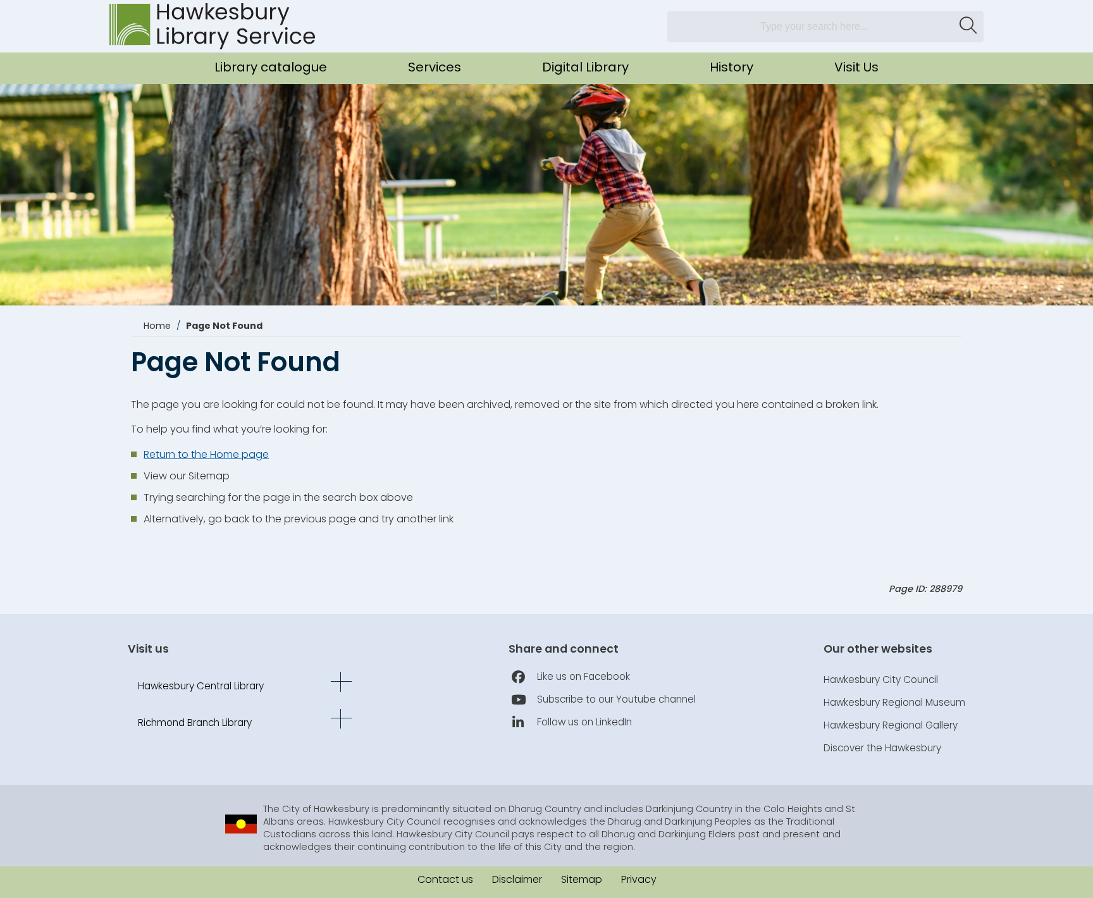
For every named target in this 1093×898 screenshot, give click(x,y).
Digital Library (585, 67)
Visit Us (856, 67)
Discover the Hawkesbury (882, 747)
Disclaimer (517, 879)
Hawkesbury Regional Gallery (891, 725)
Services (434, 67)
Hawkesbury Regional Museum (894, 702)
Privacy (639, 879)
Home (157, 325)
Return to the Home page (206, 454)
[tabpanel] (546, 213)
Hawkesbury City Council (881, 679)
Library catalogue (270, 67)
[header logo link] (212, 26)
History (731, 67)
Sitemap (581, 879)
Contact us (445, 879)
